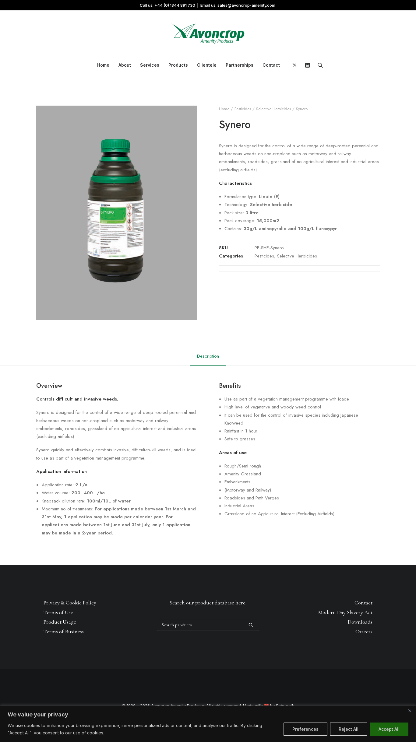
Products (178, 65)
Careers (363, 631)
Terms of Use (58, 612)
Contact (271, 65)
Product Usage (60, 621)
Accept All (389, 729)
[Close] (409, 710)
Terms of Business (64, 631)
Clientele (207, 65)
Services (149, 65)
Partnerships (239, 65)
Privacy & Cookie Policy (70, 602)
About (124, 65)
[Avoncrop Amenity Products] (208, 34)
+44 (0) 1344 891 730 (174, 5)
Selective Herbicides (273, 109)
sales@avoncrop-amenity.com (246, 5)
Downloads (360, 621)
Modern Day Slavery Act (345, 612)
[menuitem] (103, 65)
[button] (295, 65)
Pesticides (242, 109)
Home (103, 65)
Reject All (348, 729)
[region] (208, 723)
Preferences (305, 729)
